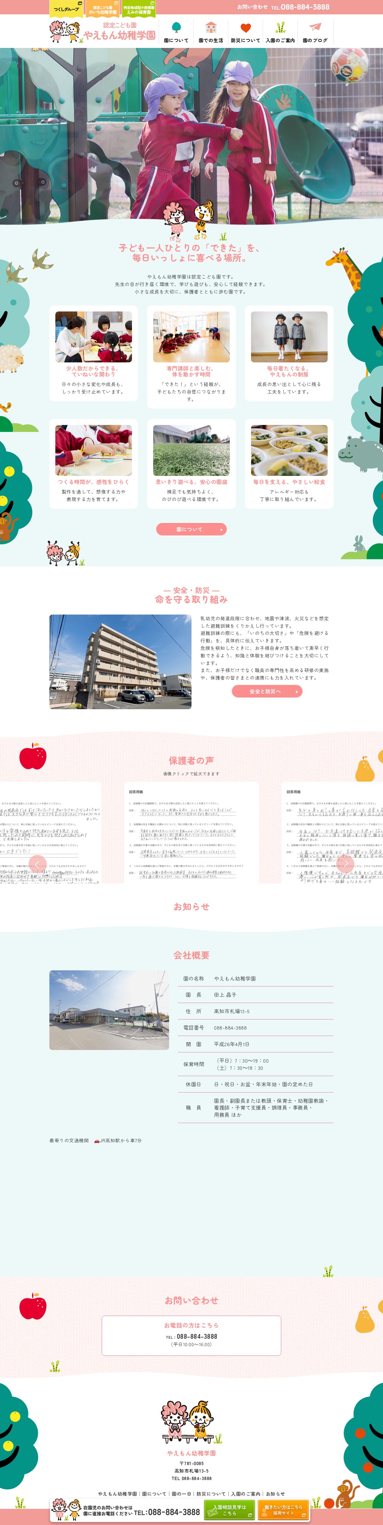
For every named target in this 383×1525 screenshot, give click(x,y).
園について (190, 529)
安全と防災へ (265, 691)
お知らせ (275, 1493)
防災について (211, 1493)
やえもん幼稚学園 (117, 1493)
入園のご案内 (246, 1493)
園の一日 (182, 1493)
